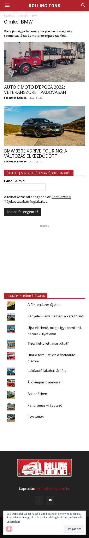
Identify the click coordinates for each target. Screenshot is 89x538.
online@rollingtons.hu (53, 488)
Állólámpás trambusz (44, 382)
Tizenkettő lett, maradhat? (48, 343)
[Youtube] (50, 500)
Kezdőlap (9, 15)
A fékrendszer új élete (44, 304)
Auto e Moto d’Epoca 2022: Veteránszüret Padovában (35, 89)
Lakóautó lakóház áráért (47, 370)
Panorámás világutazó (45, 405)
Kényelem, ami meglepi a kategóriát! (56, 316)
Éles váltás (36, 417)
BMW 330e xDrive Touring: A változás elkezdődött (35, 153)
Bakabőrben (37, 393)
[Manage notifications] (9, 529)
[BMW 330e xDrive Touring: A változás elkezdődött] (44, 126)
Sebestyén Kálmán (15, 97)
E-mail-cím (14, 181)
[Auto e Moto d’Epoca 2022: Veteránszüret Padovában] (44, 62)
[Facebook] (39, 500)
